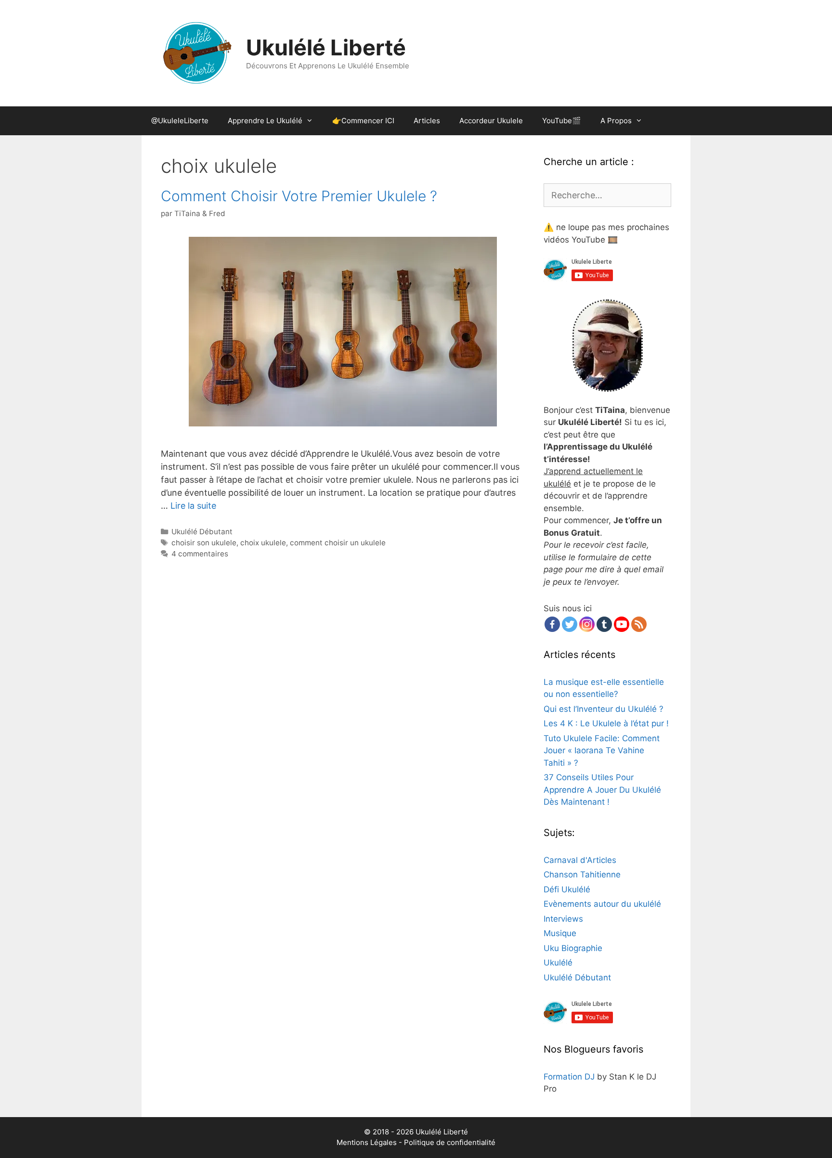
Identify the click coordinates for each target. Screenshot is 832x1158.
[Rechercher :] (607, 195)
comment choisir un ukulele (338, 542)
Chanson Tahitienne (582, 874)
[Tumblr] (604, 624)
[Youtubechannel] (621, 624)
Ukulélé (558, 962)
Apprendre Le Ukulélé (265, 120)
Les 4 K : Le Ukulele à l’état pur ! (606, 723)
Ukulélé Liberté (326, 47)
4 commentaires (199, 553)
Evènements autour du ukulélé (602, 904)
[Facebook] (552, 624)
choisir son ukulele (203, 542)
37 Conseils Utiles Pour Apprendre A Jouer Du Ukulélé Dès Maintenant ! (602, 789)
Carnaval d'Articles (580, 860)
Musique (560, 933)
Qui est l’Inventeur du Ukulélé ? (603, 709)
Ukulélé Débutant (202, 531)
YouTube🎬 (561, 120)
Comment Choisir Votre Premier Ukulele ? (299, 196)
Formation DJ (569, 1076)
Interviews (563, 919)
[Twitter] (569, 624)
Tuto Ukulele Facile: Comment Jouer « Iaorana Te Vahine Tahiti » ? (602, 750)
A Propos (616, 120)
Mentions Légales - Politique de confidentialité (416, 1142)
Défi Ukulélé (567, 889)
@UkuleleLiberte (179, 120)
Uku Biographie (573, 948)
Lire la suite (193, 506)
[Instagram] (587, 624)
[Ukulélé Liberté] (197, 53)
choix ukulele (263, 542)
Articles (427, 120)
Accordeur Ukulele (491, 120)
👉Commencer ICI (363, 120)
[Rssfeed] (639, 624)
